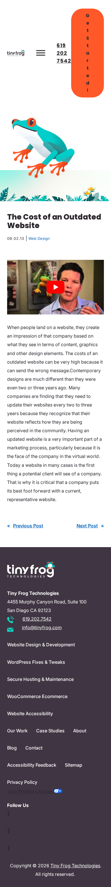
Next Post (87, 526)
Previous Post (28, 526)
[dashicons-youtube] (8, 831)
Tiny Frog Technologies (75, 865)
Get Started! (87, 53)
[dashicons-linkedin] (8, 814)
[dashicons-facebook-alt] (8, 848)
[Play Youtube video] (55, 287)
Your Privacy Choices (30, 791)
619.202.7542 (37, 619)
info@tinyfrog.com (42, 627)
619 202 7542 (64, 53)
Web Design (39, 238)
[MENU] (40, 53)
